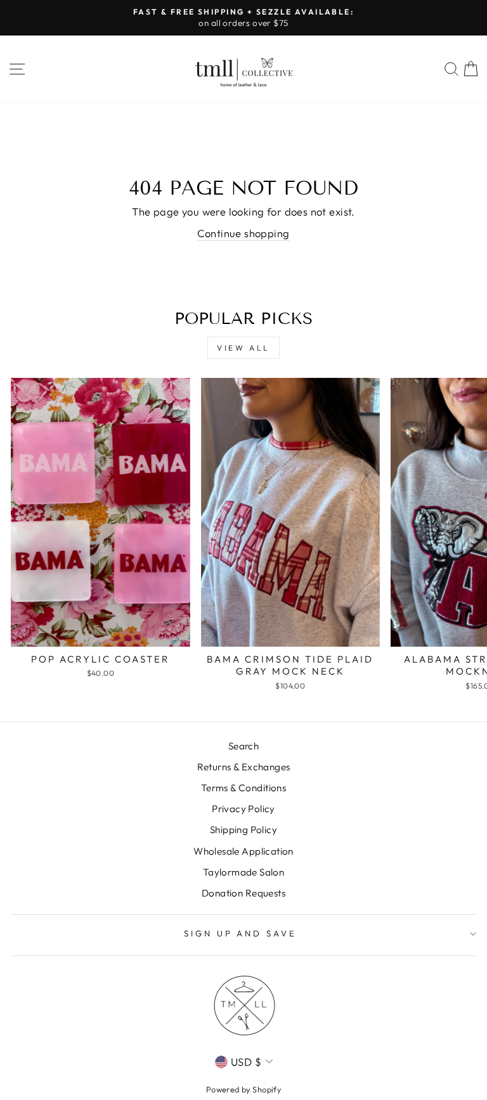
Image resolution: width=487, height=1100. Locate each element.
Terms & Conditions (243, 788)
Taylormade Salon (244, 872)
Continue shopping (243, 233)
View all (243, 348)
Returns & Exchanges (243, 767)
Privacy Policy (243, 809)
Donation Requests (243, 893)
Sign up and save (240, 933)
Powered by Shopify (243, 1089)
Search (243, 746)
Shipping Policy (243, 830)
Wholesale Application (243, 851)
